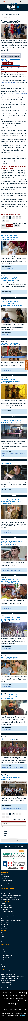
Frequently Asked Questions (6, 955)
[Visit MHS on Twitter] (15, 847)
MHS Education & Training (7, 767)
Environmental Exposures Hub (7, 911)
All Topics (3, 903)
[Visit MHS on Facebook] (12, 847)
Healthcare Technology (5, 918)
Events (5, 829)
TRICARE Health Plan (6, 268)
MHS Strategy (3, 878)
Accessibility (15, 995)
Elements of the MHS (5, 876)
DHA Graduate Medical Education (7, 892)
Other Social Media (8, 63)
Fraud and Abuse (6, 995)
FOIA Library (3, 951)
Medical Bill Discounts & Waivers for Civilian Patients (11, 920)
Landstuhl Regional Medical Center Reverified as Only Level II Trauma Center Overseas (11, 501)
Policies (2, 959)
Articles (5, 827)
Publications (3, 963)
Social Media (3, 940)
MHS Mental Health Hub (5, 909)
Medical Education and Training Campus (8, 897)
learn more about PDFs (15, 1017)
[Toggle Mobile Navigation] (2, 7)
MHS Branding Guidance (5, 884)
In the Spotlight (4, 938)
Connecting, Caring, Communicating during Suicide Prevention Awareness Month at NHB (11, 543)
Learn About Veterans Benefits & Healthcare (9, 978)
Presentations (3, 961)
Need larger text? (7, 17)
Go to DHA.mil (4, 453)
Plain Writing (15, 1001)
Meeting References (5, 957)
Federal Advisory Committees (6, 880)
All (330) (3, 225)
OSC (17, 1003)
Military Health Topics (6, 902)
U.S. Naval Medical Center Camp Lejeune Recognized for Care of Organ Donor (10, 619)
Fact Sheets (3, 949)
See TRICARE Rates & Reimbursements (8, 980)
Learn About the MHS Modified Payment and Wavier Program (12, 976)
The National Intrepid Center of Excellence (13, 454)
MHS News (3, 930)
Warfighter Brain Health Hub (6, 907)
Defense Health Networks (6, 293)
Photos (5, 831)
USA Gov (22, 1001)
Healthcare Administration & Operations (8, 913)
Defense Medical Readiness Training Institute (9, 893)
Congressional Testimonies (6, 948)
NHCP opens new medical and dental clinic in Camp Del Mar (9, 344)
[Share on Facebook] (2, 61)
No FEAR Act (21, 992)
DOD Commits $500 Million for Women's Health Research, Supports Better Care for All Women (11, 303)
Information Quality (19, 998)
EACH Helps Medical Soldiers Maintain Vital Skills (9, 658)
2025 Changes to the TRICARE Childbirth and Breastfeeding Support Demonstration (10, 237)
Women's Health (14, 67)
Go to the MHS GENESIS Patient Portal (8, 974)
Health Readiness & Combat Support (8, 915)
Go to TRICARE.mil (4, 971)
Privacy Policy (13, 992)
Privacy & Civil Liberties (5, 922)
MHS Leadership (4, 874)
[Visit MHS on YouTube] (18, 847)
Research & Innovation (5, 924)
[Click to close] (27, 362)
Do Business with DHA (5, 984)
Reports (2, 965)
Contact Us (3, 885)
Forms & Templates (4, 953)
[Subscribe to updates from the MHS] (22, 847)
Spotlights (6, 833)
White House (10, 1003)
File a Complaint (4, 988)
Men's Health (3, 926)
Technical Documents (5, 966)
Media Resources (4, 941)
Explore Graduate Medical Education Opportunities (10, 986)
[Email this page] (8, 61)
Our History (3, 882)
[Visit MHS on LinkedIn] (9, 847)
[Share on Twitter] (4, 61)
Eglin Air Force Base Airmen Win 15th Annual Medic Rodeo (10, 739)
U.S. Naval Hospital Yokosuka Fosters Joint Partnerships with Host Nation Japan (10, 777)
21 (3, 221)
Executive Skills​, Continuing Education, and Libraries (11, 895)
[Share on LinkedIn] (6, 61)
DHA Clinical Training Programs (7, 890)
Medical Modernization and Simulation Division (10, 899)
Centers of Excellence (5, 917)
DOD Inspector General (8, 998)
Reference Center (5, 944)
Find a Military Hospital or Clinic (7, 973)
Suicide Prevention (5, 570)
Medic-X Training (6, 464)
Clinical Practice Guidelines (6, 946)
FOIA (22, 995)
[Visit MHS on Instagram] (6, 847)
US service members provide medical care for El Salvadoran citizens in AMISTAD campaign (10, 581)
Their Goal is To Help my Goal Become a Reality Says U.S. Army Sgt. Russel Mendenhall (10, 696)
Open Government (5, 1001)
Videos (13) (17, 225)
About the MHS (4, 872)
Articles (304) (10, 225)
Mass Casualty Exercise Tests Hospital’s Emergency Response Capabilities (10, 381)
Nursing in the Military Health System (14, 808)
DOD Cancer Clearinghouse (6, 905)
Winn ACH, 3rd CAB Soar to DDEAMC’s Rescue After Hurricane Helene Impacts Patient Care (11, 279)
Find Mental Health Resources (6, 982)
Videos (5, 835)
